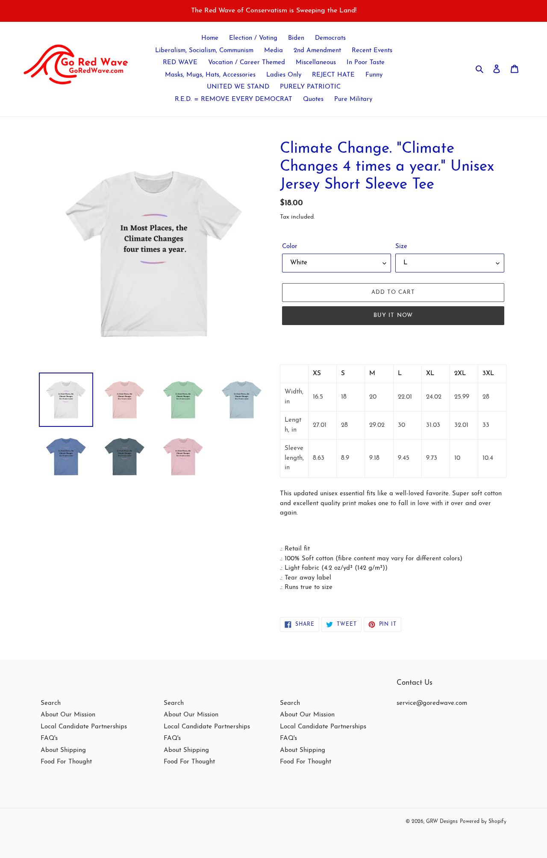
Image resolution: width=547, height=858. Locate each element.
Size (401, 246)
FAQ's (49, 738)
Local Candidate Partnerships (84, 727)
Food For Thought (66, 762)
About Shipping (63, 750)
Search (51, 703)
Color (289, 246)
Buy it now (392, 315)
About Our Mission (68, 715)
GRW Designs (442, 821)
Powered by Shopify (483, 821)
